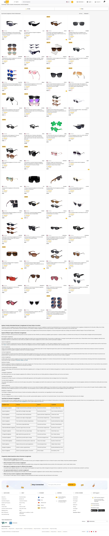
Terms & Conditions (45, 531)
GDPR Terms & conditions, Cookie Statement (26, 513)
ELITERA (42, 108)
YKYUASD (20, 235)
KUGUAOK (64, 160)
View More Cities (76, 512)
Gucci (5, 344)
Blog (20, 510)
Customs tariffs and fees (7, 508)
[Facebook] (87, 531)
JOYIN (65, 310)
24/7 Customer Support (99, 497)
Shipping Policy (5, 510)
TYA (43, 186)
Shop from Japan (19, 528)
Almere (74, 510)
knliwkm (87, 82)
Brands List (21, 498)
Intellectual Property (6, 502)
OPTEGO (87, 133)
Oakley (21, 360)
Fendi (26, 360)
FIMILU (21, 160)
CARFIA (20, 210)
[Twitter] (94, 531)
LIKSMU (20, 30)
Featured (86, 13)
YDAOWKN (20, 56)
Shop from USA (4, 528)
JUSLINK (42, 235)
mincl (21, 186)
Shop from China (45, 528)
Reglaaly (64, 56)
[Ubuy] (6, 2)
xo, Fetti (87, 108)
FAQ (20, 504)
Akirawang (64, 235)
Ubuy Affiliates (22, 515)
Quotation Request (5, 500)
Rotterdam (75, 498)
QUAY (88, 160)
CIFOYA (65, 108)
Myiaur (43, 82)
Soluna (43, 56)
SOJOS (65, 30)
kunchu (20, 108)
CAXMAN (87, 30)
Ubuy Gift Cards (22, 508)
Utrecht (74, 502)
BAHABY (87, 210)
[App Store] (94, 510)
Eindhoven (75, 504)
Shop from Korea (37, 528)
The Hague (75, 500)
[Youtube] (91, 531)
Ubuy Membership (5, 514)
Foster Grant (42, 261)
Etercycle (42, 310)
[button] (80, 2)
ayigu (65, 133)
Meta (43, 133)
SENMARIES (20, 285)
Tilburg (74, 506)
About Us (3, 497)
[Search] (72, 2)
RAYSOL (65, 285)
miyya (43, 160)
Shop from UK (11, 528)
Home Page (4, 4)
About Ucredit (22, 506)
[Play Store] (101, 510)
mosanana (87, 235)
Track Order (4, 506)
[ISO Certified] (12, 522)
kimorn (87, 56)
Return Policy (22, 502)
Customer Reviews (23, 500)
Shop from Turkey (53, 528)
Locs (43, 30)
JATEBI (87, 285)
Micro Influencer (5, 512)
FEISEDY (42, 210)
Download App (22, 497)
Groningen (75, 508)
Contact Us (4, 498)
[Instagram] (89, 531)
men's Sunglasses (23, 401)
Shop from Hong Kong (28, 528)
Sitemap (3, 504)
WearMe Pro (42, 285)
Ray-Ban (18, 360)
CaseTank (20, 82)
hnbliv (65, 261)
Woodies (64, 186)
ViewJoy (20, 133)
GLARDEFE (20, 310)
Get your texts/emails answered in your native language (99, 500)
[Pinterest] (96, 531)
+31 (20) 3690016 (95, 505)
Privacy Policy (53, 531)
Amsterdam (75, 497)
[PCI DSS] (4, 523)
